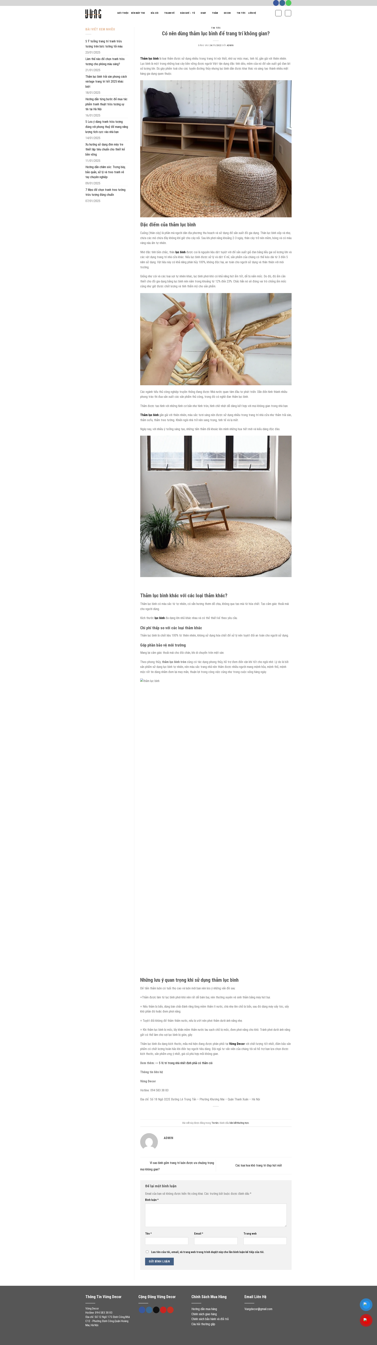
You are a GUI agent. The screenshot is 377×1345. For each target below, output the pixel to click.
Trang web (250, 1233)
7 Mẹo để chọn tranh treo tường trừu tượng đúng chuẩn (105, 192)
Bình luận (152, 1200)
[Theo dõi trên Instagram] (282, 3)
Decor (227, 13)
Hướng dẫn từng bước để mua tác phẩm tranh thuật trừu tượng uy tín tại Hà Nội (106, 104)
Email (198, 1233)
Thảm (215, 13)
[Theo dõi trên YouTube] (170, 1310)
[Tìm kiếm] (278, 13)
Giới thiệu (122, 13)
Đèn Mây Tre (138, 13)
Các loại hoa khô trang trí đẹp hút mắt (259, 1165)
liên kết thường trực (239, 1122)
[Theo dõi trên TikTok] (156, 1310)
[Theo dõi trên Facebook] (276, 3)
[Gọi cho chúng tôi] (288, 3)
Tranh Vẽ (169, 13)
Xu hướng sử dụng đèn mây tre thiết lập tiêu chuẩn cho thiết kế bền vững (105, 149)
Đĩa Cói (154, 13)
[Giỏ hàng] (288, 13)
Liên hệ (252, 13)
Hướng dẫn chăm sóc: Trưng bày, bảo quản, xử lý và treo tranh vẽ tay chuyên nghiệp (105, 172)
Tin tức (241, 13)
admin (230, 45)
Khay (203, 13)
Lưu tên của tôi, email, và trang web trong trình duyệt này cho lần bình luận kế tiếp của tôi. (207, 1252)
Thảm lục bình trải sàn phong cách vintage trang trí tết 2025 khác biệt (106, 81)
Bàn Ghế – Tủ (187, 13)
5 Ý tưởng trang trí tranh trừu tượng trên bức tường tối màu (104, 43)
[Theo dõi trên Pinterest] (163, 1310)
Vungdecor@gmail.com (258, 1309)
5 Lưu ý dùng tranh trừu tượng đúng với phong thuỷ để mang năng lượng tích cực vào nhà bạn (106, 127)
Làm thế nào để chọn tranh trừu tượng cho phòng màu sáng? (104, 61)
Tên (148, 1233)
